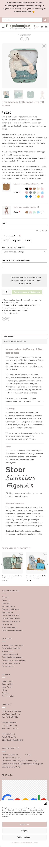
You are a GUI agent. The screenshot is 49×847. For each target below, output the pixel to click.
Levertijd (5, 603)
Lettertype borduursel (11, 236)
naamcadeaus (38, 401)
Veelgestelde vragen (11, 621)
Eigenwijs (17, 240)
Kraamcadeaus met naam (12, 645)
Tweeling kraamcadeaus (12, 657)
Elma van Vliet (8, 696)
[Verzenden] (44, 20)
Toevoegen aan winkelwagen (27, 292)
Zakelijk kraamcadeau (11, 618)
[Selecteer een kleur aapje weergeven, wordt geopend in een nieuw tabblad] (38, 207)
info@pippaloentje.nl (11, 714)
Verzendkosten (8, 606)
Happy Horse (7, 681)
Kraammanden (8, 651)
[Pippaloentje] (22, 27)
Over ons (6, 600)
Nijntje (4, 690)
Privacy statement (9, 627)
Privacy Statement (26, 843)
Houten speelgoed (10, 654)
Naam (4, 223)
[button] (45, 803)
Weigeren (24, 831)
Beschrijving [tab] (9, 337)
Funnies (5, 693)
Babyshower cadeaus (11, 663)
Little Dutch (7, 687)
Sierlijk (5, 240)
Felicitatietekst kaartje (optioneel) (16, 260)
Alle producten (24, 35)
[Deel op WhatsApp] (4, 319)
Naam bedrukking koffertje (13, 247)
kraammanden (23, 401)
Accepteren (24, 824)
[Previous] (6, 65)
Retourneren (7, 612)
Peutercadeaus (8, 666)
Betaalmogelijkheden (11, 609)
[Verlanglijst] (42, 26)
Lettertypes (7, 624)
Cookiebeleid (15, 843)
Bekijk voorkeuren (24, 837)
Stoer (28, 240)
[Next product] (22, 39)
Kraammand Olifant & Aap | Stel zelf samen (12, 577)
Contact (35, 843)
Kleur (17, 192)
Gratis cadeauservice (11, 615)
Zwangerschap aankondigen (13, 660)
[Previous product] (27, 39)
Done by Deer (8, 684)
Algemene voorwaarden (12, 630)
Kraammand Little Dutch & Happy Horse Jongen (35, 577)
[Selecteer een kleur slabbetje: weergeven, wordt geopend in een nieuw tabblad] (42, 183)
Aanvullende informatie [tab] (15, 342)
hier (10, 493)
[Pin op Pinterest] (8, 319)
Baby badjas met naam (11, 648)
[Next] (43, 65)
